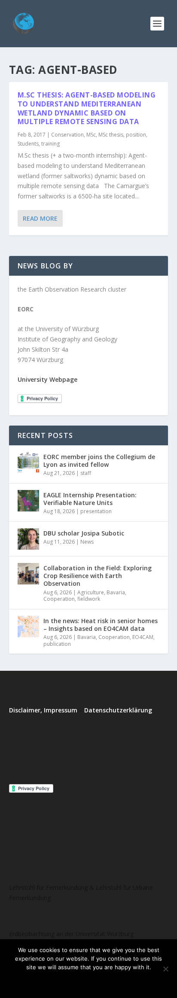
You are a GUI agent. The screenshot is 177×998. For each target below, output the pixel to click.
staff (85, 473)
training (50, 143)
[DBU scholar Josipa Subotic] (28, 539)
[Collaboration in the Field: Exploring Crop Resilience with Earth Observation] (28, 573)
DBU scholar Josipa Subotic (83, 533)
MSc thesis (110, 134)
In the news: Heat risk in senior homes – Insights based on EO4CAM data (100, 625)
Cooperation (59, 598)
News (87, 541)
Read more (111, 981)
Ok (53, 981)
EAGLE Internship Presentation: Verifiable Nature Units (90, 499)
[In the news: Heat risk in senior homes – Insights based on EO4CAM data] (28, 626)
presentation (96, 511)
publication (57, 644)
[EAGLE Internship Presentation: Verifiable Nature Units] (28, 500)
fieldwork (88, 598)
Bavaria (116, 592)
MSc (91, 134)
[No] (165, 969)
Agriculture (90, 592)
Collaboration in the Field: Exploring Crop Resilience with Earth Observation (97, 575)
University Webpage (47, 379)
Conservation (67, 134)
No (76, 981)
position (136, 134)
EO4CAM (142, 637)
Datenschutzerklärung (118, 710)
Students (28, 143)
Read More (40, 218)
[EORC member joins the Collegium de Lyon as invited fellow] (28, 462)
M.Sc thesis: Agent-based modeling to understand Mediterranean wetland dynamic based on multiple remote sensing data (87, 108)
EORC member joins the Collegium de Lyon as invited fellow (99, 461)
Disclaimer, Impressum (43, 710)
